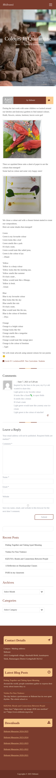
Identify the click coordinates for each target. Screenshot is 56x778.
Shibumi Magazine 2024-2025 (16, 731)
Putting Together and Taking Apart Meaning (23, 545)
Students (42, 361)
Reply (51, 415)
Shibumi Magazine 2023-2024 (16, 737)
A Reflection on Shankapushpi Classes (21, 566)
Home (17, 44)
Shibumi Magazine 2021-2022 (16, 749)
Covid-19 (8, 361)
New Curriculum (31, 361)
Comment (7, 444)
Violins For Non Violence (16, 552)
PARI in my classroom (14, 573)
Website (6, 496)
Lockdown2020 (18, 361)
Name (6, 477)
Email (6, 487)
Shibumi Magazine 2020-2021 (16, 755)
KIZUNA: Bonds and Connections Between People (26, 559)
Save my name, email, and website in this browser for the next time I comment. (26, 509)
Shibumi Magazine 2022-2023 (16, 743)
